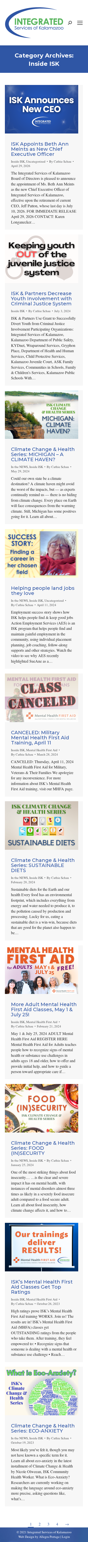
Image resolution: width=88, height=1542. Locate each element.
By (60, 161)
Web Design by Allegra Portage (39, 1536)
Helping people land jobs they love (43, 590)
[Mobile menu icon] (80, 23)
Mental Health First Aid (41, 750)
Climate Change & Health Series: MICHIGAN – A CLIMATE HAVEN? (43, 454)
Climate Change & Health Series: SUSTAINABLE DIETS (43, 865)
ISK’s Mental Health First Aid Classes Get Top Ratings (42, 1287)
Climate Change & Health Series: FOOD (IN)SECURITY (43, 1148)
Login (66, 1536)
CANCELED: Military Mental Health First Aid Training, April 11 (40, 738)
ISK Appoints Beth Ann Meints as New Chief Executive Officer (40, 149)
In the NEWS (19, 467)
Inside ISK (18, 161)
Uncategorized (35, 161)
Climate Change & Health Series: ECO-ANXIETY (43, 1428)
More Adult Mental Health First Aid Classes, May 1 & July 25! (44, 1009)
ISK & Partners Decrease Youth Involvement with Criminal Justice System (41, 299)
